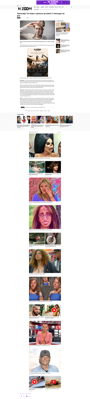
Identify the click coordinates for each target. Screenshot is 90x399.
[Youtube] (27, 396)
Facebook (23, 393)
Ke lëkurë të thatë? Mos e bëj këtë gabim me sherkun (47, 9)
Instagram (29, 393)
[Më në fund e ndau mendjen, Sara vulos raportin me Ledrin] (66, 119)
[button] (71, 7)
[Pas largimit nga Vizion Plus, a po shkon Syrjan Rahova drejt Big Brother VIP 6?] (58, 46)
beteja (32, 110)
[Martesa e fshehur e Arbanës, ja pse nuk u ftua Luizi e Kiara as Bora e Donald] (38, 119)
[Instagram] (27, 394)
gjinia (34, 110)
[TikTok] (21, 396)
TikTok (24, 396)
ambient (29, 110)
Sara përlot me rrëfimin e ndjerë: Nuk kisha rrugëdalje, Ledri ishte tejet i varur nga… (23, 126)
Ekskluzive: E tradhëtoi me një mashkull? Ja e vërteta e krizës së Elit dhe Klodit (65, 51)
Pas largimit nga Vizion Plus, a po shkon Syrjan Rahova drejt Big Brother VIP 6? (65, 46)
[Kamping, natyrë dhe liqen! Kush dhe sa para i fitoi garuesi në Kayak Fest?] (58, 41)
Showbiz (62, 49)
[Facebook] (20, 394)
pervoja (49, 110)
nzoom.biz (45, 110)
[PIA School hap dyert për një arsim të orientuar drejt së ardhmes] (63, 27)
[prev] (70, 9)
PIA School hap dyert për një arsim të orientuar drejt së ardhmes (62, 34)
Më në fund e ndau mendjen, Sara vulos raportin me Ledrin (65, 126)
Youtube (29, 396)
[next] (72, 9)
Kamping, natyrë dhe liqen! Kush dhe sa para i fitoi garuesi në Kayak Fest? (65, 41)
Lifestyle (18, 17)
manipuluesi (41, 110)
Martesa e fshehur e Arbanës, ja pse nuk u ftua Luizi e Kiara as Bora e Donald (37, 126)
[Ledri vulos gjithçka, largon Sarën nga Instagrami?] (52, 119)
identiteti (38, 110)
